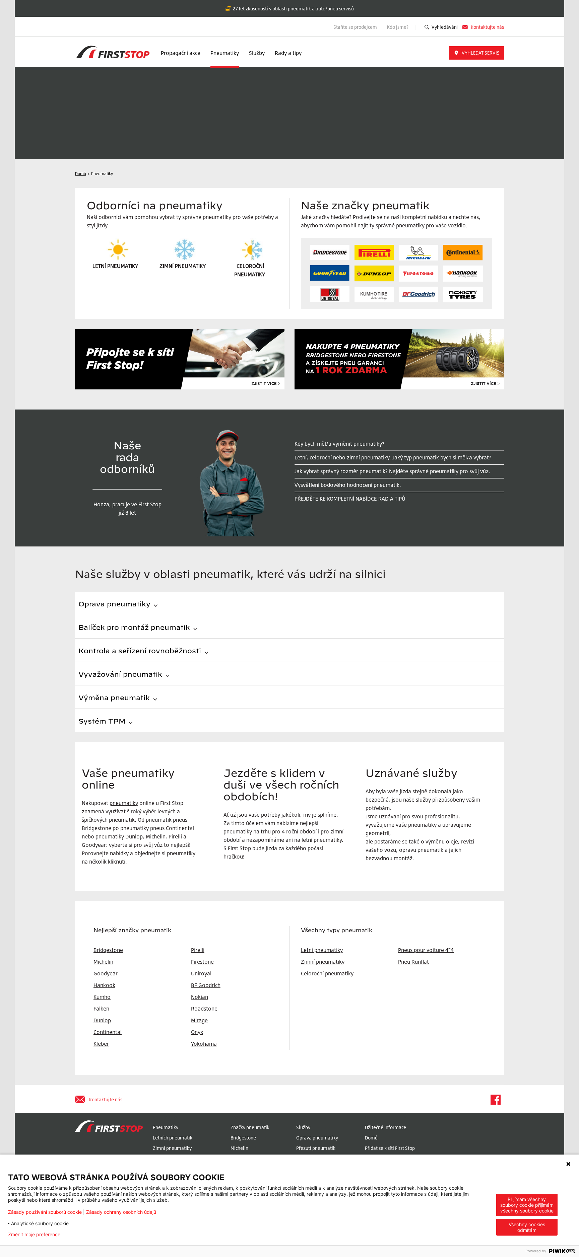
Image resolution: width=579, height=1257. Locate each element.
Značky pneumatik (250, 1127)
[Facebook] (495, 1100)
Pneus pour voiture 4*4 (426, 950)
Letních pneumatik (172, 1137)
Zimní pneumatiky (322, 961)
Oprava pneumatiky (317, 1137)
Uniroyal (201, 973)
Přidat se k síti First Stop (390, 1148)
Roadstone (204, 1008)
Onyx (197, 1032)
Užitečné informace (385, 1127)
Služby (257, 53)
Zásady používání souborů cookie (45, 1212)
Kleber (101, 1043)
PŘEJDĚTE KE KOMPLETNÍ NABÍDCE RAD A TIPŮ (350, 498)
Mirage (199, 1020)
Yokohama (204, 1043)
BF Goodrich (205, 985)
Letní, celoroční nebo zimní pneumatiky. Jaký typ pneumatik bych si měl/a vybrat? (393, 457)
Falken (101, 1008)
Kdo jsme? (398, 27)
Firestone (202, 961)
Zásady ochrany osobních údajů (121, 1212)
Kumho (102, 996)
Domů (371, 1137)
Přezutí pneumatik (315, 1148)
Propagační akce (180, 53)
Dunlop (102, 1020)
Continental (107, 1032)
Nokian (199, 996)
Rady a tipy (288, 53)
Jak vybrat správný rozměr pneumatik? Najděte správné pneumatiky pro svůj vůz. (392, 471)
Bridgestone (243, 1137)
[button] (476, 53)
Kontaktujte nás (487, 27)
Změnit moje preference (34, 1234)
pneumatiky (124, 803)
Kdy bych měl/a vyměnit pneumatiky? (339, 443)
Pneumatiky (224, 53)
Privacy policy (86, 1234)
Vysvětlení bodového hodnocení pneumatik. (348, 485)
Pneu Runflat (413, 961)
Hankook (104, 985)
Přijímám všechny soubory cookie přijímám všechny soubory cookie (527, 1204)
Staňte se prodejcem (355, 27)
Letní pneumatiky (322, 950)
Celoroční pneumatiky (327, 973)
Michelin (239, 1148)
